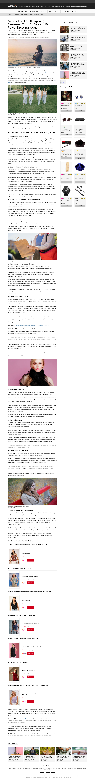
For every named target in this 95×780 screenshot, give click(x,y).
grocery (45, 6)
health (41, 6)
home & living (51, 6)
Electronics (43, 11)
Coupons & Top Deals (22, 11)
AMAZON (42, 772)
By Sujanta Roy (44, 759)
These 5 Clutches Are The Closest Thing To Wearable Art (63, 757)
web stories (57, 6)
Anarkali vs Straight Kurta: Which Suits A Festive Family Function (77, 27)
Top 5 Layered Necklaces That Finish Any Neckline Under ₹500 (77, 54)
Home (7, 14)
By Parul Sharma (60, 759)
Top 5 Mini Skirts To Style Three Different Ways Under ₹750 (77, 64)
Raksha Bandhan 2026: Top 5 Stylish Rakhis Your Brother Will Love (79, 757)
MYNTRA (53, 772)
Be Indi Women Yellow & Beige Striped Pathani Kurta (66, 177)
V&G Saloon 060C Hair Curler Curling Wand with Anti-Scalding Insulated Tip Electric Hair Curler (66, 154)
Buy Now (66, 110)
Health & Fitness (65, 11)
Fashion (50, 11)
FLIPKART (48, 772)
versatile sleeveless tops (23, 718)
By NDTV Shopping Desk (12, 37)
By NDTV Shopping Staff (75, 30)
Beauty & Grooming (34, 11)
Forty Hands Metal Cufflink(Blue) (78, 106)
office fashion (43, 73)
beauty (37, 6)
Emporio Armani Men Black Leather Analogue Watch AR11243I (66, 201)
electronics (28, 6)
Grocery (57, 11)
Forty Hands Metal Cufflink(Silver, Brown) (65, 130)
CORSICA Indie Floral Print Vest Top (30, 576)
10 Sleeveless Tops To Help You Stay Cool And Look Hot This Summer (31, 325)
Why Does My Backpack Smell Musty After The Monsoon (76, 45)
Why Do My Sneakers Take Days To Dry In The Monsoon (77, 36)
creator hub (67, 6)
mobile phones (22, 6)
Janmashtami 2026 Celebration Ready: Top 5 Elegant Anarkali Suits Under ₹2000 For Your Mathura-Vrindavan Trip (47, 757)
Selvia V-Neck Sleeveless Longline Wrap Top (32, 646)
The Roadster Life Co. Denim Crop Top (30, 623)
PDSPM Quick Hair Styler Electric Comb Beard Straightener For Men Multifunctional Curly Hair (80, 201)
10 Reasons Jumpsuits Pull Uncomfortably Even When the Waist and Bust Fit (77, 73)
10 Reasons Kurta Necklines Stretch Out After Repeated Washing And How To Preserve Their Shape (31, 757)
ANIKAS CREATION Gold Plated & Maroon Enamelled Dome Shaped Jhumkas (65, 106)
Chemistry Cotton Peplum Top (29, 670)
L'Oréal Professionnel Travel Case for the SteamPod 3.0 (79, 130)
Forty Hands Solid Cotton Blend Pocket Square (79, 154)
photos (62, 6)
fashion (33, 6)
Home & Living (75, 11)
